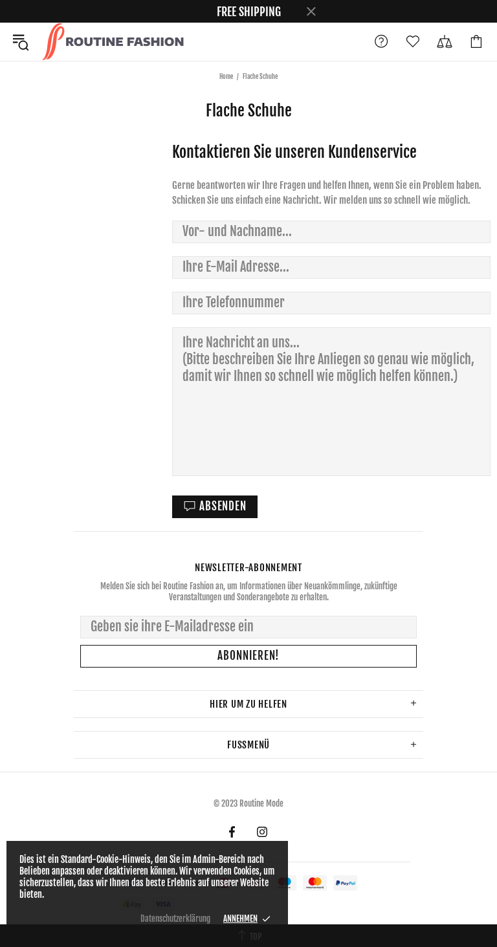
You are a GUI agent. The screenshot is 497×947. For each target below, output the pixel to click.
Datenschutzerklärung (175, 918)
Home (226, 76)
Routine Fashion (112, 42)
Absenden (223, 506)
